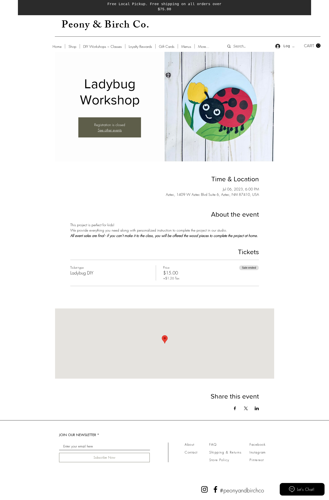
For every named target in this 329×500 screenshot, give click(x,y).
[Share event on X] (246, 408)
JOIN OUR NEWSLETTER (77, 435)
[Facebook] (215, 489)
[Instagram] (204, 489)
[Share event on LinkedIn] (257, 408)
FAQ (213, 444)
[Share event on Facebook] (235, 408)
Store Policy (219, 460)
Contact (191, 452)
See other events (110, 130)
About (189, 444)
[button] (312, 45)
